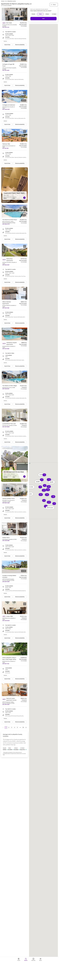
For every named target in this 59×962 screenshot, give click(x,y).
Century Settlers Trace (8, 498)
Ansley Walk (9, 616)
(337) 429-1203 (5, 388)
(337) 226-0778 (5, 224)
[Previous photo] (3, 14)
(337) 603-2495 (5, 502)
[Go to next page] (26, 727)
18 (23, 727)
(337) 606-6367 (5, 264)
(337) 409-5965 (5, 540)
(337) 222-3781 (5, 27)
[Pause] (26, 169)
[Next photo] (26, 14)
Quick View (7, 44)
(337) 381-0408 (5, 704)
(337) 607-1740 (5, 663)
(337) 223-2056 (5, 581)
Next (43, 18)
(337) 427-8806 (5, 426)
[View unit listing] (24, 198)
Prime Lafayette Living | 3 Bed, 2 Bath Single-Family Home (9, 659)
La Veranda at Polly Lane (9, 423)
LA (5, 1)
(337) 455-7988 (5, 307)
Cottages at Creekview (8, 105)
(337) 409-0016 (5, 109)
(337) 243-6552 (5, 348)
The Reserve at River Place (9, 219)
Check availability (19, 44)
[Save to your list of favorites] (24, 10)
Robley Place (5, 537)
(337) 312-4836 (5, 70)
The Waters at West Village (9, 385)
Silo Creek (9, 22)
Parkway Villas (6, 144)
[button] (31, 487)
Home (2, 1)
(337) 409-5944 (6, 620)
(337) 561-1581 (5, 148)
